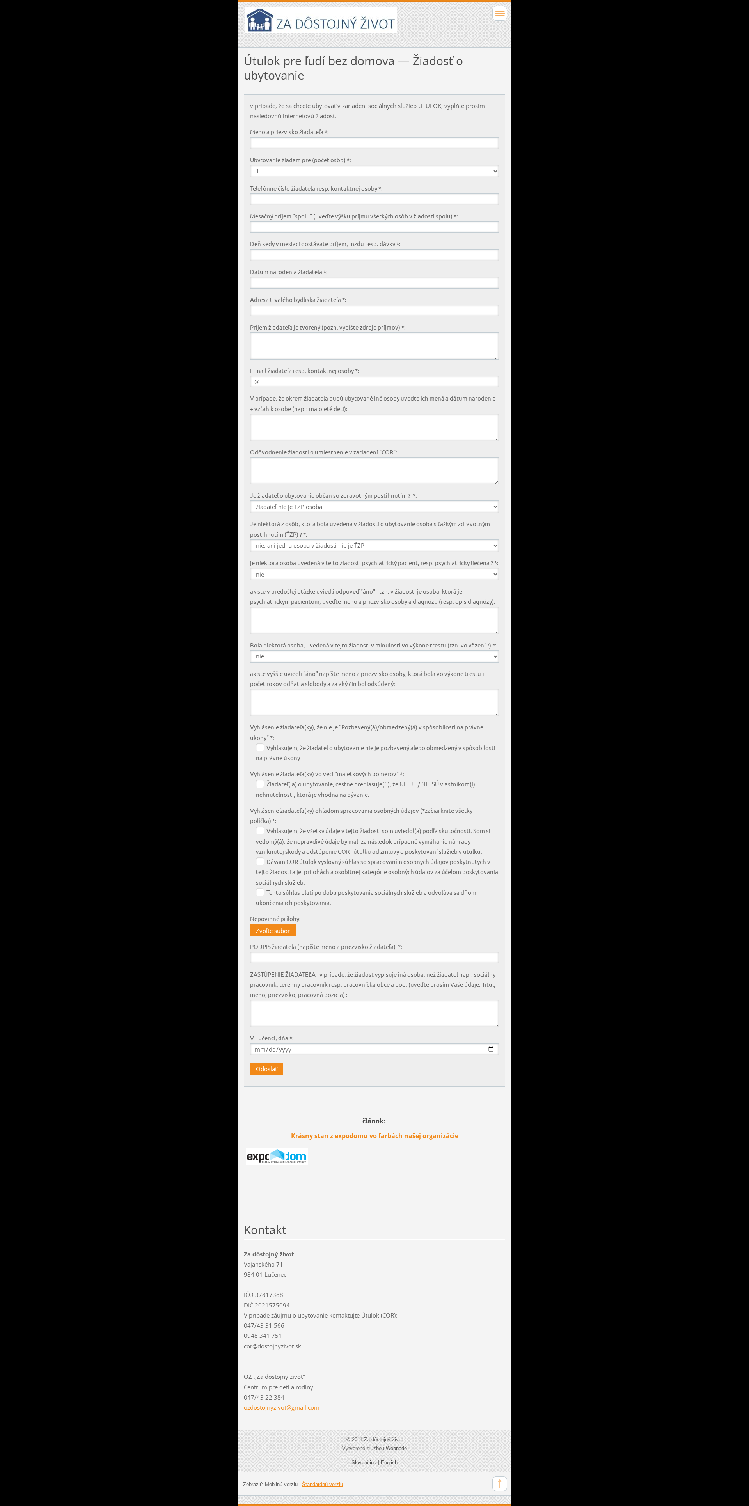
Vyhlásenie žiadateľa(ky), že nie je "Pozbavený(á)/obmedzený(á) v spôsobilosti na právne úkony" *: (366, 732)
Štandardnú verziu (322, 1484)
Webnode (396, 1448)
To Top (499, 1483)
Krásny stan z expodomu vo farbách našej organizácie (374, 1135)
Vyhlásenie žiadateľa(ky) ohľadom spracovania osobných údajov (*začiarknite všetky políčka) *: (361, 815)
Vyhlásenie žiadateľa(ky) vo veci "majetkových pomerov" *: (327, 773)
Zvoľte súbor (273, 931)
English (389, 1462)
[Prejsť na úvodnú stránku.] (348, 23)
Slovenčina (363, 1462)
